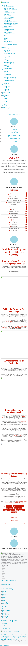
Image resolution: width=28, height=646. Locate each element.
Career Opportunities (7, 602)
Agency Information (16, 634)
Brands (4, 594)
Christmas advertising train (21, 480)
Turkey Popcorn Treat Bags (18, 435)
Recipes (14, 139)
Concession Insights (6, 610)
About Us (4, 591)
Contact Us (4, 623)
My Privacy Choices (13, 637)
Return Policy (4, 639)
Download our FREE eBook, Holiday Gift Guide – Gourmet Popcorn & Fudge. (16, 502)
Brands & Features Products (14, 136)
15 (26, 224)
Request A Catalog (6, 628)
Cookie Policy (23, 636)
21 (26, 226)
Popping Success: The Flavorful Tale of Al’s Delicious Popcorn (15, 523)
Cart (20, 114)
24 (26, 213)
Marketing (20, 508)
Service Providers (6, 584)
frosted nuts (19, 367)
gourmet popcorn (9, 508)
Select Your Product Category (14, 135)
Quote (17, 114)
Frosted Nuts (14, 512)
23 (26, 219)
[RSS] (11, 193)
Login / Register (11, 114)
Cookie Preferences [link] (4, 645)
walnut (17, 326)
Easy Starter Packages (15, 138)
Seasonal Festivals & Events (9, 510)
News (3, 597)
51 (26, 196)
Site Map (9, 639)
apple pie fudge (9, 321)
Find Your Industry (15, 133)
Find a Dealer (5, 583)
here (15, 439)
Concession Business (20, 510)
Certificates (14, 141)
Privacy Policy (21, 637)
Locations (4, 599)
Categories (14, 190)
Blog (15, 130)
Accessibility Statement (6, 634)
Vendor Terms (15, 639)
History (4, 593)
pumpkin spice (23, 421)
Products (4, 596)
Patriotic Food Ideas (14, 520)
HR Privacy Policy (5, 637)
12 (26, 202)
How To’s (15, 129)
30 (26, 194)
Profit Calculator (14, 132)
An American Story (6, 603)
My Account (5, 625)
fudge (15, 508)
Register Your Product (7, 617)
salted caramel (18, 327)
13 (26, 200)
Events (3, 600)
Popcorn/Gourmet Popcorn (18, 506)
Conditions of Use (16, 636)
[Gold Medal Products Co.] (5, 2)
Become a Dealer (6, 586)
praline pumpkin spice (8, 327)
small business (9, 506)
